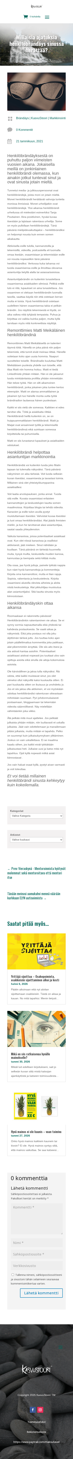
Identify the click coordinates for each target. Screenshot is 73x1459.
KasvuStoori (39, 118)
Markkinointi (58, 118)
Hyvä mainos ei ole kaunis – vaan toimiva (36, 1131)
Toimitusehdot (37, 1422)
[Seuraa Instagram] (40, 1410)
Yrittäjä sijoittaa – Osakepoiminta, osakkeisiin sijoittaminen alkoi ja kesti (35, 978)
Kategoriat (16, 810)
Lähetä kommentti (41, 1292)
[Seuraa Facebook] (33, 1410)
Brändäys (22, 118)
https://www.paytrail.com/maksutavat (36, 1442)
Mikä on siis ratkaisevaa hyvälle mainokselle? (30, 1056)
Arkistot (15, 834)
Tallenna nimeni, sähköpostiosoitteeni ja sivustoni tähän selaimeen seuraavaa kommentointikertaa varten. (36, 1279)
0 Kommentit (24, 129)
